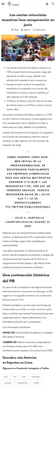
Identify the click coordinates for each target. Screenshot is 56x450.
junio (6, 377)
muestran (7, 383)
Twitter (45, 368)
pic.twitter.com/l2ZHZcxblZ (28, 206)
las (15, 377)
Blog (16, 30)
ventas (36, 383)
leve (23, 377)
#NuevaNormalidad (25, 165)
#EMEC (12, 157)
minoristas (35, 377)
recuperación (22, 383)
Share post (40, 30)
